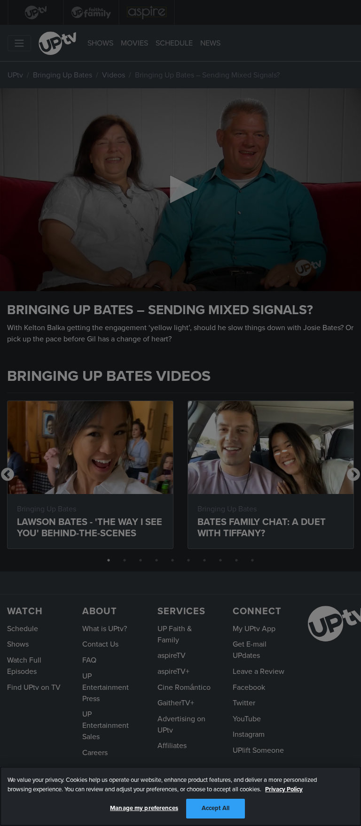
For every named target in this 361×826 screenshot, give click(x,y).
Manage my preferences (144, 808)
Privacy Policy (284, 789)
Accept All (215, 808)
